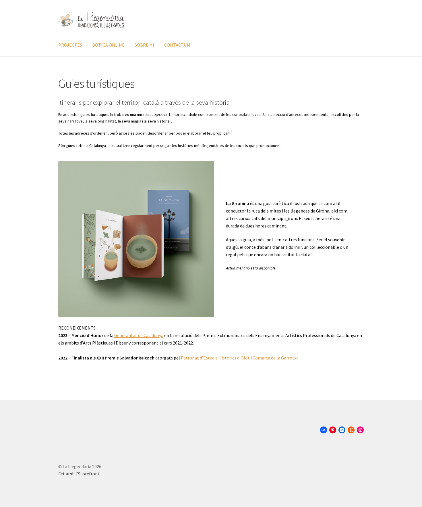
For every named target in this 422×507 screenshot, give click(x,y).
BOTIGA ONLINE (108, 45)
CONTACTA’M (177, 45)
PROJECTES (70, 45)
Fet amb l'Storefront (79, 474)
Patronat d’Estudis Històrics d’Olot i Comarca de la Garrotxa (240, 358)
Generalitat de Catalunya (138, 335)
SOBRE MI (144, 45)
